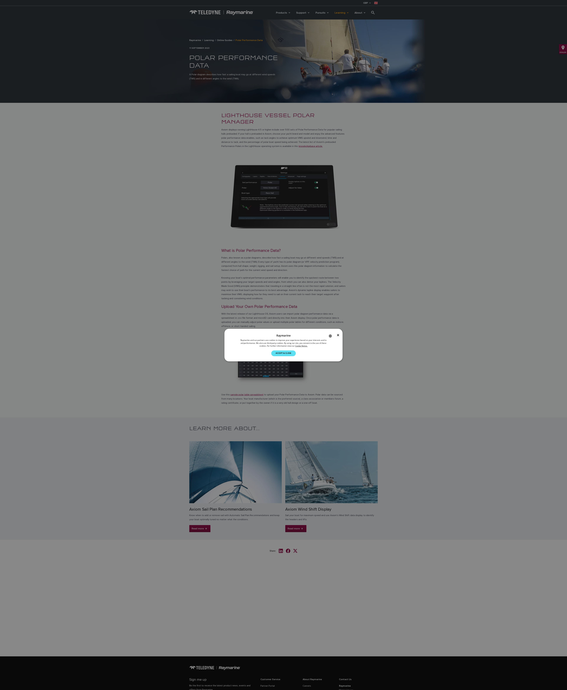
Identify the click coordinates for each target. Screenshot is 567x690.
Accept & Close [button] (283, 353)
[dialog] (283, 345)
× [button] (338, 335)
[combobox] (330, 335)
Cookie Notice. (301, 346)
